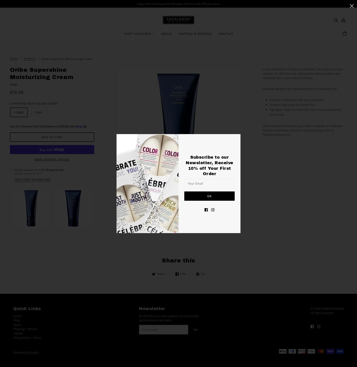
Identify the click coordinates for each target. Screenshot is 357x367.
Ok (209, 196)
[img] (206, 209)
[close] (352, 5)
